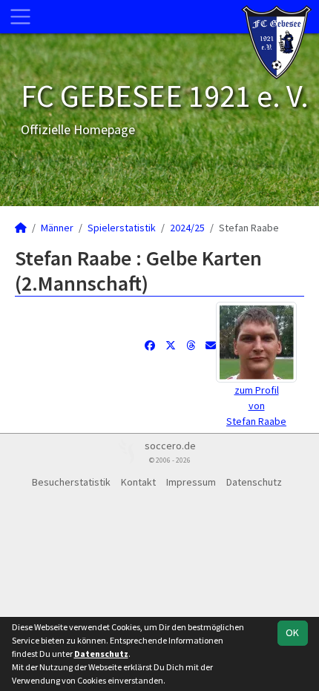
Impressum (191, 482)
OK (292, 632)
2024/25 (187, 227)
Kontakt (138, 482)
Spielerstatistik (122, 227)
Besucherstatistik (71, 482)
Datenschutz (254, 482)
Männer (57, 227)
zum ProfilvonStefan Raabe (256, 405)
